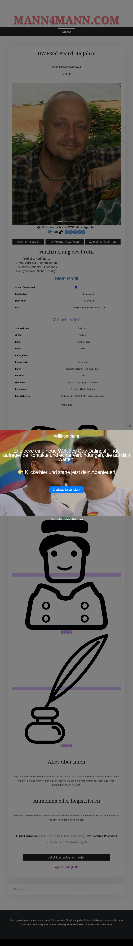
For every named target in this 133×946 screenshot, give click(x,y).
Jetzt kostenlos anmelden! (66, 489)
